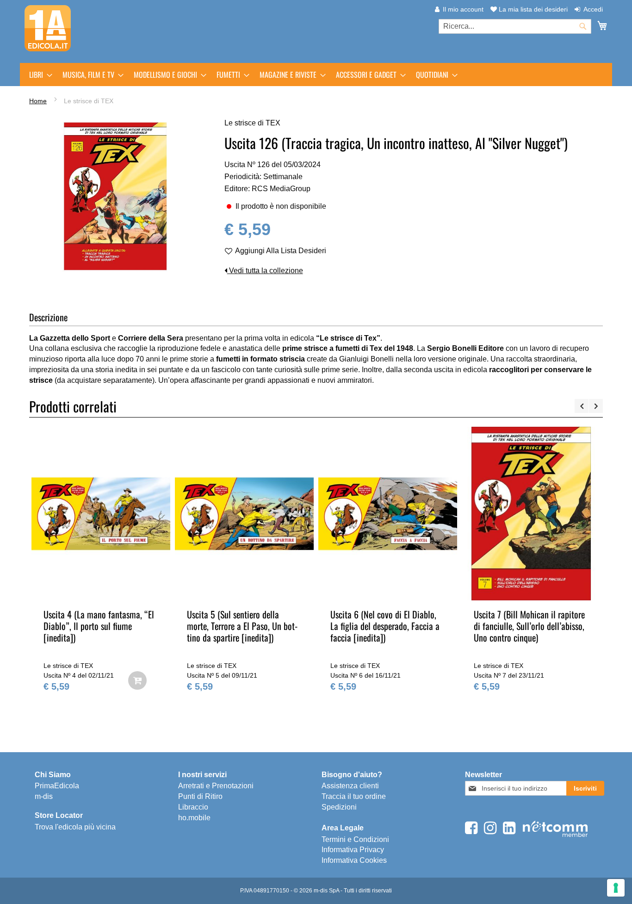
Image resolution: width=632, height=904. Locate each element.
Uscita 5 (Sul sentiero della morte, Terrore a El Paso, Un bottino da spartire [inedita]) (243, 625)
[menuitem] (38, 74)
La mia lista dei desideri (532, 9)
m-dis (44, 796)
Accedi (593, 9)
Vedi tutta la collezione (265, 270)
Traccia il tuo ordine (354, 796)
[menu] (316, 74)
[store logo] (48, 28)
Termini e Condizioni (355, 839)
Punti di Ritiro (200, 796)
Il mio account (463, 9)
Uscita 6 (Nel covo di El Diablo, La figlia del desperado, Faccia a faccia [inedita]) (385, 625)
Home (38, 101)
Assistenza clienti (350, 786)
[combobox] (515, 26)
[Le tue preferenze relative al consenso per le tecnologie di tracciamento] (616, 888)
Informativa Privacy (353, 850)
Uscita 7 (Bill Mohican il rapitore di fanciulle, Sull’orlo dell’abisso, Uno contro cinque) (529, 625)
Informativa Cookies (354, 860)
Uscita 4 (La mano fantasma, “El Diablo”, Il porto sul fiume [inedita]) (98, 625)
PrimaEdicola (57, 786)
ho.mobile (194, 818)
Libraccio (193, 807)
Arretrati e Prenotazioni (216, 786)
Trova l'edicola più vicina (75, 827)
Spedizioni (339, 807)
